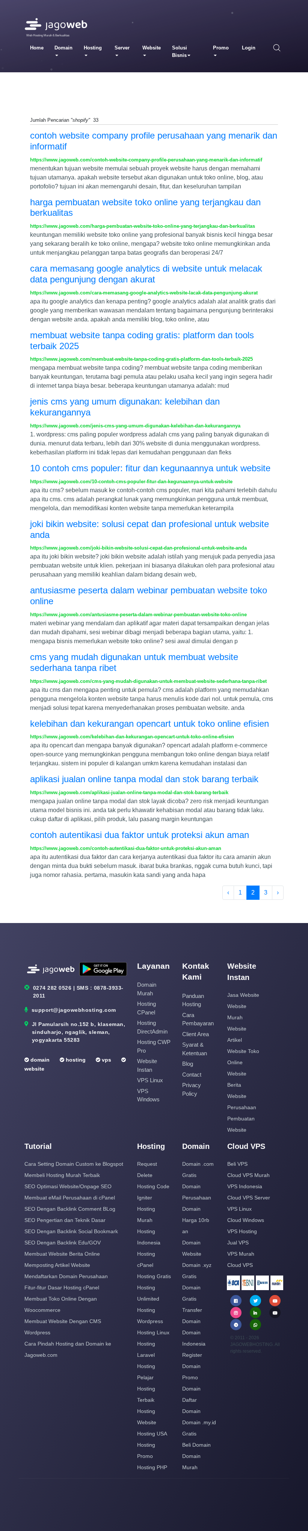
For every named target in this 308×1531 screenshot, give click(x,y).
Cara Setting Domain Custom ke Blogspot (73, 1164)
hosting (75, 1060)
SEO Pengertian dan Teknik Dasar (65, 1220)
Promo (221, 48)
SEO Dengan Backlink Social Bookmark (71, 1231)
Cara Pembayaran (198, 1019)
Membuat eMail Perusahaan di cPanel (69, 1198)
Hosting (93, 48)
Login (248, 48)
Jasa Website (243, 995)
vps (105, 1060)
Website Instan (147, 1065)
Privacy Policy (191, 1089)
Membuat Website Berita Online (62, 1254)
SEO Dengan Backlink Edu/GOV (62, 1243)
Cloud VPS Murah (248, 1175)
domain (39, 1060)
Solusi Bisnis (179, 51)
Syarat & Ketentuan (194, 1048)
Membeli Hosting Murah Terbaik (62, 1175)
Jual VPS (238, 1243)
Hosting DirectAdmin (152, 1027)
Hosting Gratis (154, 1276)
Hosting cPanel (146, 1008)
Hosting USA (152, 1434)
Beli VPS (237, 1164)
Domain (63, 48)
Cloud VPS (240, 1265)
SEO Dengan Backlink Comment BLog (69, 1209)
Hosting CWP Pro (154, 1046)
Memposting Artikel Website (57, 1265)
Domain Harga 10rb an (195, 1220)
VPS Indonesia (244, 1186)
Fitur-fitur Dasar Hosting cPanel (61, 1288)
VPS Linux (150, 1080)
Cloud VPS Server (248, 1198)
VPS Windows (148, 1095)
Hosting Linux (153, 1332)
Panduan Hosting (193, 1000)
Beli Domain (196, 1445)
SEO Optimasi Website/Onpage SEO (68, 1186)
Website (151, 48)
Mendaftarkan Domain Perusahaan (66, 1276)
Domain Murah (146, 988)
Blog (187, 1063)
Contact (191, 1074)
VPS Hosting (242, 1231)
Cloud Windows (245, 1220)
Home (37, 48)
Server (122, 48)
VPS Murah (240, 1254)
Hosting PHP (152, 1467)
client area (195, 1034)
